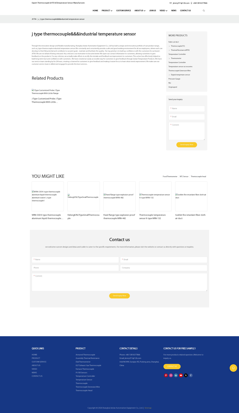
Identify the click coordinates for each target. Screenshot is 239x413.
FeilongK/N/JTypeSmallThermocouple (83, 217)
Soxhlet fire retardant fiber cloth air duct (190, 217)
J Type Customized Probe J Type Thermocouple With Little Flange (46, 101)
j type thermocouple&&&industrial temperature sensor (62, 19)
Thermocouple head (198, 177)
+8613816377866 (200, 3)
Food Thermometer (170, 177)
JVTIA (34, 19)
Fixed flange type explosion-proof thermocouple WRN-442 (119, 217)
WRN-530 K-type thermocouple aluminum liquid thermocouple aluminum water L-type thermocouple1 (46, 217)
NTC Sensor (184, 177)
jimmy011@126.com (181, 3)
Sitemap (147, 408)
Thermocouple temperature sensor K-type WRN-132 (152, 217)
